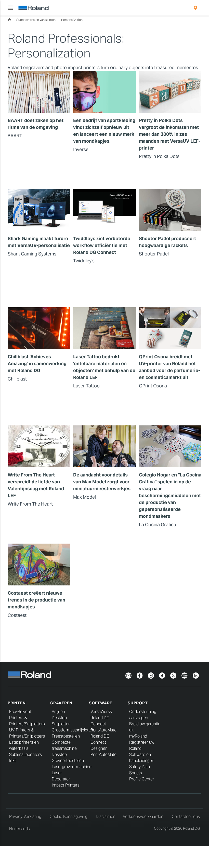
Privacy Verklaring (25, 816)
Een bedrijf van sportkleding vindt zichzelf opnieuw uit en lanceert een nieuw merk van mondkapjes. (104, 130)
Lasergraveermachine (72, 766)
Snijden (58, 711)
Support (138, 703)
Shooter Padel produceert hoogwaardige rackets (167, 242)
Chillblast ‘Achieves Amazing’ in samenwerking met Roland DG (37, 363)
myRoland (138, 736)
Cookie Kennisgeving (68, 816)
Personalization (72, 20)
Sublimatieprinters (25, 754)
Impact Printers (66, 785)
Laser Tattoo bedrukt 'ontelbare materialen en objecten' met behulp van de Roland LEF (104, 367)
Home (9, 19)
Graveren (61, 703)
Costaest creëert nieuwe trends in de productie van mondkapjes (36, 600)
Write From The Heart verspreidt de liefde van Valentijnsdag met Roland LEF (36, 485)
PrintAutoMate (103, 730)
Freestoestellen (66, 736)
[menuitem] (195, 8)
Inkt (12, 760)
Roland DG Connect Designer (99, 742)
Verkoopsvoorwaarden (143, 816)
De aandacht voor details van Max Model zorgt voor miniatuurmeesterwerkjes (101, 482)
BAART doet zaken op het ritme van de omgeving (35, 123)
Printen (16, 703)
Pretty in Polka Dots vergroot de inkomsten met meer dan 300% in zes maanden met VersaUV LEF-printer (169, 134)
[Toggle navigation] (10, 7)
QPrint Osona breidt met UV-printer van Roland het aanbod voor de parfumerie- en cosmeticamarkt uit (169, 367)
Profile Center (141, 779)
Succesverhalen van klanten (36, 20)
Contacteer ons (186, 816)
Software (100, 703)
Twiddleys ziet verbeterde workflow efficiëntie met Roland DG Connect (101, 245)
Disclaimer (105, 816)
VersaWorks (101, 711)
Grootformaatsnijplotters (74, 730)
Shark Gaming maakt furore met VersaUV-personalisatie (39, 242)
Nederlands (19, 828)
